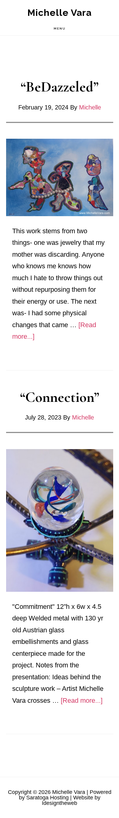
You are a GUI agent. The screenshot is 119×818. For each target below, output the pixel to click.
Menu (60, 28)
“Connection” (59, 397)
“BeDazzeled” (60, 87)
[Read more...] (82, 700)
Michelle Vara (59, 12)
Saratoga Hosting (47, 798)
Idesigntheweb (59, 803)
